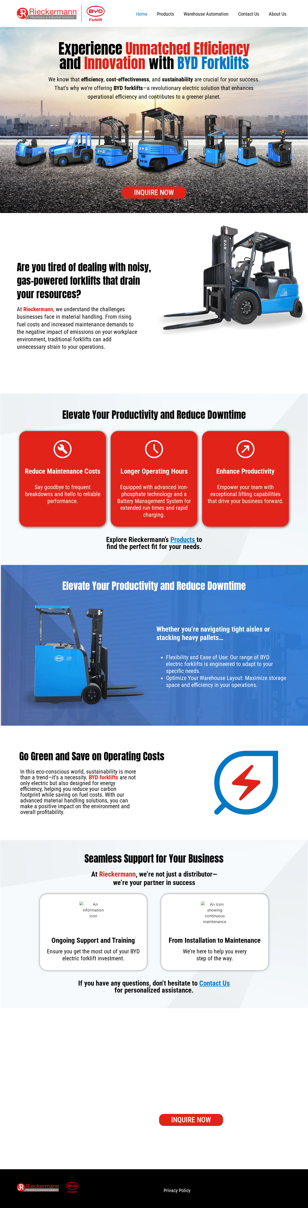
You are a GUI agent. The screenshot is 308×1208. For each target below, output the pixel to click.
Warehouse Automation (206, 14)
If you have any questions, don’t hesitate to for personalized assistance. (154, 986)
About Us (277, 14)
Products (165, 14)
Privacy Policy (177, 1190)
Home (141, 14)
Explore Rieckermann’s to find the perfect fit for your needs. (154, 543)
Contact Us (248, 14)
